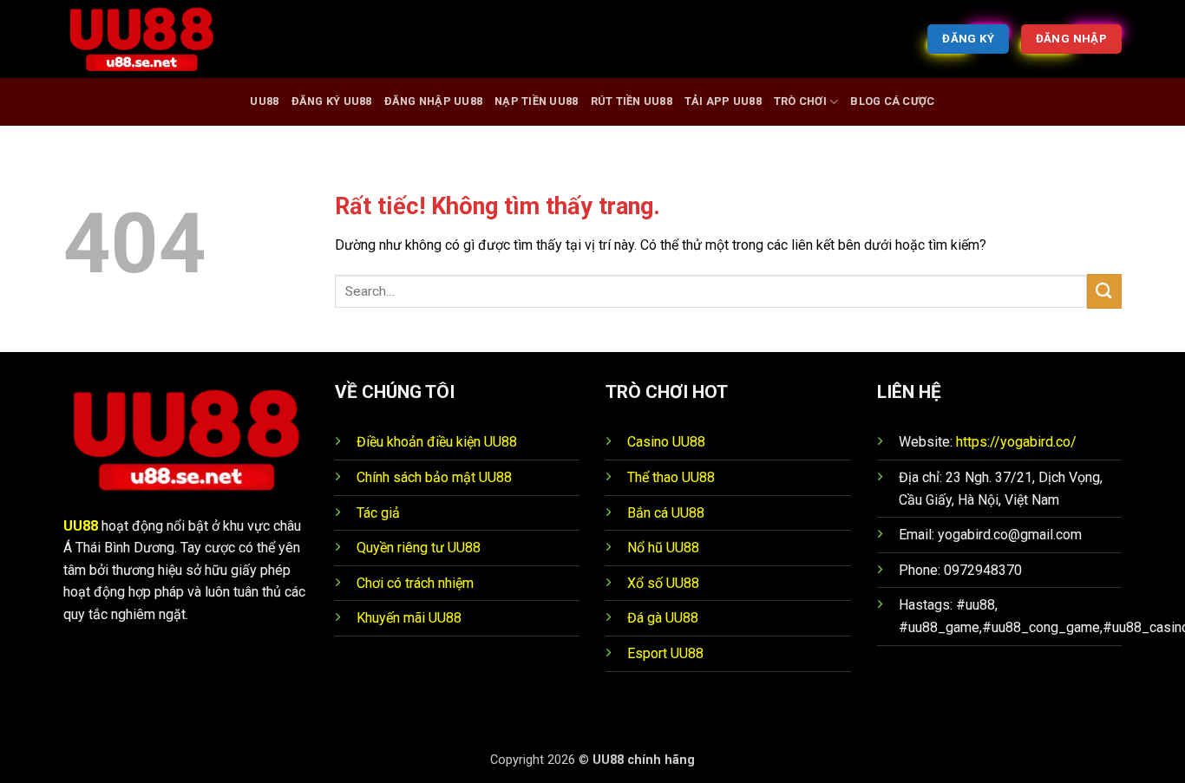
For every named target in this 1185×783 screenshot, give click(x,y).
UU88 (264, 101)
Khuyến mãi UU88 (409, 618)
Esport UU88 (665, 653)
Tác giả (378, 513)
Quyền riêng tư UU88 (419, 547)
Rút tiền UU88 (631, 101)
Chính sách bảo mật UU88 (434, 477)
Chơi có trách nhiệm (415, 583)
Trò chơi (800, 101)
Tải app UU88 (723, 101)
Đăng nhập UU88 (433, 101)
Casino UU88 (666, 442)
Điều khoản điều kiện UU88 (437, 442)
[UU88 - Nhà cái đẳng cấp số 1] (150, 39)
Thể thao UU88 (671, 477)
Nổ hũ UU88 (663, 547)
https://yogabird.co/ (1016, 442)
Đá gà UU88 (662, 618)
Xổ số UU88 (663, 583)
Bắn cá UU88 (665, 513)
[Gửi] (1104, 291)
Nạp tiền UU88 (536, 101)
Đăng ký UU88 (331, 101)
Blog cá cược (892, 101)
